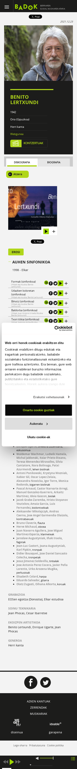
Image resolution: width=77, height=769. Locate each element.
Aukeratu (36, 423)
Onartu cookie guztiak (38, 410)
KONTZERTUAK (33, 143)
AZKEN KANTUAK (38, 701)
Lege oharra (20, 745)
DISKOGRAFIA (22, 162)
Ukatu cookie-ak (38, 437)
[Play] (12, 762)
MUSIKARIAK (38, 714)
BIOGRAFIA (53, 162)
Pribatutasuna (37, 745)
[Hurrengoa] (18, 762)
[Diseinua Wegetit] (17, 722)
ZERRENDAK (38, 707)
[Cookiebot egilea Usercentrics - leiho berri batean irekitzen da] (54, 328)
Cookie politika (55, 745)
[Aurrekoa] (5, 762)
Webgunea (16, 134)
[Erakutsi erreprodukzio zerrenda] (73, 758)
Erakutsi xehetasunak (48, 397)
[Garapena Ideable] (55, 724)
